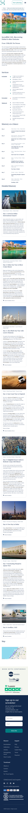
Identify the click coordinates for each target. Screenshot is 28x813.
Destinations (7, 744)
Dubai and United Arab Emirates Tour (15, 8)
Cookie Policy (18, 749)
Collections (7, 747)
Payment (17, 755)
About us (6, 766)
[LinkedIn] (10, 783)
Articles (6, 749)
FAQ (16, 744)
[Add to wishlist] (24, 14)
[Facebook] (4, 783)
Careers (6, 768)
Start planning (17, 2)
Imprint (6, 771)
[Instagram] (7, 783)
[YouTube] (13, 783)
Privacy (17, 747)
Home (4, 8)
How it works (7, 757)
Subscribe (14, 730)
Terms (16, 752)
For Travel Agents (9, 774)
